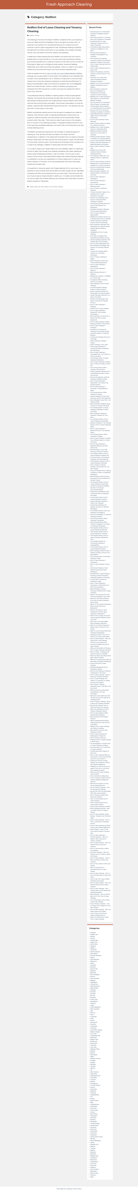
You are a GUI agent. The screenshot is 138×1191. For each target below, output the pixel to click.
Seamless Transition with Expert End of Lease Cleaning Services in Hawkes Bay (100, 64)
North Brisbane (95, 974)
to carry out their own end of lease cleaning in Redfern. (64, 73)
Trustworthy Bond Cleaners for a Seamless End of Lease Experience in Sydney (100, 194)
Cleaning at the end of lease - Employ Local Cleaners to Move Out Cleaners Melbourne (100, 762)
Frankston (93, 1028)
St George (93, 1016)
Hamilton (93, 946)
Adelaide (93, 932)
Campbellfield (94, 1095)
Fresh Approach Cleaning (69, 4)
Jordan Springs (95, 1123)
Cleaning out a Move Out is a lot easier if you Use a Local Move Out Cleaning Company (100, 768)
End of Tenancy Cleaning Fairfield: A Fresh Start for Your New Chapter (99, 466)
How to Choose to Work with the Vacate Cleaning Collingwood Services (100, 779)
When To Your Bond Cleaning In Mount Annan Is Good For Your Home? (99, 627)
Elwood (92, 976)
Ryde (91, 1177)
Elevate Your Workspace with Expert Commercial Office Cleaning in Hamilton (99, 199)
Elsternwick (93, 1043)
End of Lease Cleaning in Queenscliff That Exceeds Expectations (98, 312)
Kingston (93, 1167)
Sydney (37, 35)
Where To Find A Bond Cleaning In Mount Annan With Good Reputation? (100, 606)
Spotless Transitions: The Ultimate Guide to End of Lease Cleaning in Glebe (100, 425)
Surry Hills (93, 1034)
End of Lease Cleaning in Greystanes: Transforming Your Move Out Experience (99, 585)
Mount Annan (94, 1100)
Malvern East (94, 1039)
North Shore (94, 944)
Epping (92, 1053)
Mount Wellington (95, 1140)
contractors (70, 86)
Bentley (92, 1081)
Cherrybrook (94, 984)
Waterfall (93, 1091)
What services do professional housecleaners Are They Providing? (99, 692)
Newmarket (93, 1131)
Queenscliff (93, 1022)
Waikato (92, 948)
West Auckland (94, 1009)
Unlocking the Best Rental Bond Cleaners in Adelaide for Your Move (99, 49)
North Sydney (94, 1169)
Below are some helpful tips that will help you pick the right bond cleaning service (100, 697)
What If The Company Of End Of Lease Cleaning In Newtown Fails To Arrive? (100, 617)
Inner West (93, 1077)
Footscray (93, 1127)
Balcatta (92, 1051)
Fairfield (92, 1066)
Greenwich (93, 1135)
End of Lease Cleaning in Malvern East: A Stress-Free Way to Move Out (100, 363)
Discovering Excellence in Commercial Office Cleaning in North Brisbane (99, 348)
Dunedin (92, 993)
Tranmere (93, 1093)
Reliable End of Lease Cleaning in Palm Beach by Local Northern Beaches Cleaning (100, 98)
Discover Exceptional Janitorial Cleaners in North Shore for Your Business (100, 73)
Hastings (93, 990)
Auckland (93, 965)
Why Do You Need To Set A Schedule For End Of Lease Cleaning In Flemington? (98, 612)
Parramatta (93, 1026)
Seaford (92, 1068)
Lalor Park (93, 1047)
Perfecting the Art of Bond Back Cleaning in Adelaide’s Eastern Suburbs (100, 33)
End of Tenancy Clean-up (98, 738)
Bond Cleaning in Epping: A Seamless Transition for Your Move (99, 415)
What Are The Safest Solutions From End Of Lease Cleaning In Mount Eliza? (99, 600)
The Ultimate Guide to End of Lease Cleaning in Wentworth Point (99, 537)
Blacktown (93, 1159)
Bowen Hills (93, 969)
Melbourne (93, 961)
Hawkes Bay (94, 940)
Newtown (93, 1117)
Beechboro (93, 1037)
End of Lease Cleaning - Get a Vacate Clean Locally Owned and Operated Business (100, 890)
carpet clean (33, 186)
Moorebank (93, 1055)
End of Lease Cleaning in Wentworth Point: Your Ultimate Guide (100, 430)
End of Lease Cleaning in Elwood (100, 161)
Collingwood (94, 1161)
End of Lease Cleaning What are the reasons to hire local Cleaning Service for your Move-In (100, 757)
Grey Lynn (93, 1163)
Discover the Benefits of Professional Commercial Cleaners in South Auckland (98, 92)
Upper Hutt (93, 942)
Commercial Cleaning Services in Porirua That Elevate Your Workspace (100, 205)
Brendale (93, 997)
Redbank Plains (95, 1049)
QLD (91, 1011)
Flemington (93, 1116)
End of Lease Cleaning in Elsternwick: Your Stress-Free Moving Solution (99, 383)
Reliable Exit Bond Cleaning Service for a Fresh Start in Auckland (98, 133)
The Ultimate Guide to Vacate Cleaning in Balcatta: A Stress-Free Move (99, 409)
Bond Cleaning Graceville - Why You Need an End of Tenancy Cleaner (100, 810)
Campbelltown (94, 1104)
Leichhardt (93, 1158)
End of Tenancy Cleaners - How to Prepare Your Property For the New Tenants (100, 905)
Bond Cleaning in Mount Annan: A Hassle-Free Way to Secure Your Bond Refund (100, 552)
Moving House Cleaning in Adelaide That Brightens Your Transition (99, 54)
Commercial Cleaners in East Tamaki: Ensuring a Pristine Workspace (99, 570)
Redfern (31, 35)
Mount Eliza (94, 1114)
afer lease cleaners (43, 186)
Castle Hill (93, 950)
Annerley (93, 1175)
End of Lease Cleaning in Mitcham (100, 140)
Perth (92, 1014)
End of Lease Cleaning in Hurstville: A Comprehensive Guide (98, 388)
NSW (91, 1018)
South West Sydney (96, 1030)
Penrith (92, 1020)
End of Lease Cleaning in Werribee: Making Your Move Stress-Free (99, 445)
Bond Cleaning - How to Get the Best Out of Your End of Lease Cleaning (100, 896)
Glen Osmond (94, 1072)
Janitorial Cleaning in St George (100, 577)
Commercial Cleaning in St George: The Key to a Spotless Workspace (99, 507)
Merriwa (92, 1138)
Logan (92, 1005)
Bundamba (93, 1121)
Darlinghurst (94, 1001)
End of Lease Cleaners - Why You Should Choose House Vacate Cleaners (100, 884)
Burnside (93, 992)
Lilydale (92, 1062)
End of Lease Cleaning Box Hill (99, 243)
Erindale (92, 1060)
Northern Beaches (95, 955)
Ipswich (92, 1087)
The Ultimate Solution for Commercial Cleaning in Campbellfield (98, 543)
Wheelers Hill (94, 1144)
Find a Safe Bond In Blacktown (99, 776)
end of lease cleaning (56, 186)
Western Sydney (95, 1032)
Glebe (92, 1056)
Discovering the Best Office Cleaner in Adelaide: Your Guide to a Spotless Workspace (100, 524)
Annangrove (94, 1083)
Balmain (92, 1146)
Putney (92, 1142)
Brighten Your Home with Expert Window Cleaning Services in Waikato (100, 85)
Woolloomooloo (95, 986)
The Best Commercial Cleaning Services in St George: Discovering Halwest (99, 487)
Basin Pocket (94, 1173)
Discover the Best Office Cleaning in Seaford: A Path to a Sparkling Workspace (100, 472)
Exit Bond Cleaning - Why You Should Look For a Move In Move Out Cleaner (100, 854)
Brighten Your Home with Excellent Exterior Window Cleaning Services (98, 152)
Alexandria (93, 1089)
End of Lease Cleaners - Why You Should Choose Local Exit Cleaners (100, 844)
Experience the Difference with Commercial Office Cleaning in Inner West (99, 493)
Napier (92, 957)
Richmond (93, 1129)
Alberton (93, 1003)
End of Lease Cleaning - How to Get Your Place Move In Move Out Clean (100, 875)
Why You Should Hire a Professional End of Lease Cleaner (98, 869)
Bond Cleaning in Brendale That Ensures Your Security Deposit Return (99, 247)
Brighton (93, 980)
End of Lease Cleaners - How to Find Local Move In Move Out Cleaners (100, 860)
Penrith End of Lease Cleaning (99, 308)
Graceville (93, 1165)
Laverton (93, 1079)
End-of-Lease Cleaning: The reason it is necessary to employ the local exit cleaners (100, 680)
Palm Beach (93, 953)
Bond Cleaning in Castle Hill (98, 89)
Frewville (93, 1024)
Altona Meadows (95, 1007)
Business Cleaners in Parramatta (100, 323)
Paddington (93, 982)
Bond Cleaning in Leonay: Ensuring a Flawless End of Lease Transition (100, 591)
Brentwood (93, 1041)
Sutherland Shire (95, 1076)
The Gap (93, 1148)
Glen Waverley (94, 959)
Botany (92, 1098)
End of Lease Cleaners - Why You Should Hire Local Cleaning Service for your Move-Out (100, 640)
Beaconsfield (94, 988)
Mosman (93, 1119)
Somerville (93, 1133)
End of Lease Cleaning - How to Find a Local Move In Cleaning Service (100, 821)
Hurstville (93, 1045)
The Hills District (95, 1085)
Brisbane (93, 971)
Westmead (93, 1171)
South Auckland (95, 951)
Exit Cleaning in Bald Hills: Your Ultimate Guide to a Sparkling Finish (99, 157)
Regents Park (94, 1156)
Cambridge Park (95, 1035)
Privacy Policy (77, 1189)
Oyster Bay (93, 1074)
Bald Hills (93, 972)
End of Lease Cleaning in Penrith (100, 806)
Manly (92, 963)
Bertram (92, 1013)
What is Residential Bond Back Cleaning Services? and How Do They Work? (100, 722)
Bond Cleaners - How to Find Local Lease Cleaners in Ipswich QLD (100, 831)
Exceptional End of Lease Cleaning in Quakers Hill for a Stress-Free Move (99, 43)
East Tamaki (94, 1110)
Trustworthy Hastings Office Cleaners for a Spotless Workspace (98, 253)
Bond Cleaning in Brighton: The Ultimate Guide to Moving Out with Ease (99, 173)
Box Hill (92, 995)
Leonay (92, 1112)
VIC (91, 1097)
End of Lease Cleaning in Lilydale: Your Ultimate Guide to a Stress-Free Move (100, 440)
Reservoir (93, 1152)
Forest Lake (93, 999)
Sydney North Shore (96, 1137)
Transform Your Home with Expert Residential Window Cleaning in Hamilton (98, 79)
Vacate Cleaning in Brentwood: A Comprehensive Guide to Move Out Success (100, 373)
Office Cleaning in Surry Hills (99, 344)
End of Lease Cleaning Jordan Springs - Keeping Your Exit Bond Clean (100, 816)
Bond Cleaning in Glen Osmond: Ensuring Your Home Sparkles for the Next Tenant (100, 478)
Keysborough (94, 1125)
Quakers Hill (94, 934)
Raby (91, 1102)
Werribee (93, 1064)
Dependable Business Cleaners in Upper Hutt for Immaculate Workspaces (100, 115)
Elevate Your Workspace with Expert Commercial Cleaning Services (99, 300)
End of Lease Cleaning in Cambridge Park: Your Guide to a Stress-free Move (100, 354)
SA (91, 1070)
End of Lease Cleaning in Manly (99, 322)
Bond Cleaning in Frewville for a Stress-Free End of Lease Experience (100, 318)
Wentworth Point (95, 1058)
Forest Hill (93, 1108)
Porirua (92, 938)
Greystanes (93, 1106)
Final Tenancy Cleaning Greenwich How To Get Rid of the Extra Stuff (100, 686)
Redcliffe (93, 1154)
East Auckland (94, 978)
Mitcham (93, 967)
